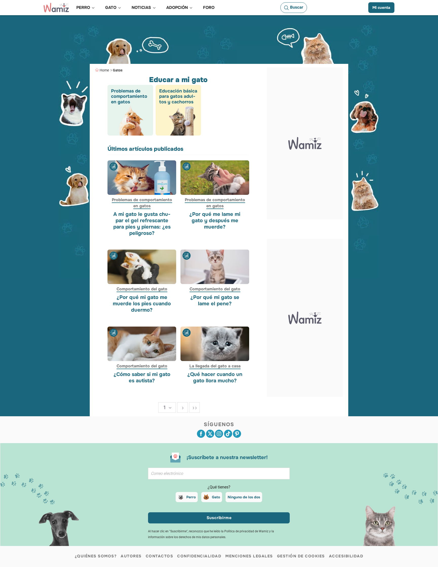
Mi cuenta (381, 7)
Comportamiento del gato (142, 289)
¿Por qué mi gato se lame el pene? (214, 300)
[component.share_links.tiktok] (228, 434)
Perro (191, 497)
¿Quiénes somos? (96, 556)
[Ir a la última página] (194, 407)
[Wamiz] (56, 7)
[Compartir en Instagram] (219, 434)
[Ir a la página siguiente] (182, 407)
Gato (216, 497)
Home (104, 70)
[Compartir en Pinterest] (237, 434)
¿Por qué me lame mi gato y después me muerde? (214, 220)
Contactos (159, 556)
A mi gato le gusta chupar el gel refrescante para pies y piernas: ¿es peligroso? (142, 223)
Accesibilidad (346, 556)
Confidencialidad (199, 556)
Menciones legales (249, 556)
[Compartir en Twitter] (210, 434)
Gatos (117, 70)
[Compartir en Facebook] (201, 434)
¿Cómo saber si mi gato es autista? (142, 377)
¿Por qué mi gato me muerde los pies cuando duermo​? (142, 303)
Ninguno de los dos (244, 497)
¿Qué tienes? (219, 487)
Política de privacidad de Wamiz (246, 531)
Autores (131, 556)
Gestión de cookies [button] (301, 556)
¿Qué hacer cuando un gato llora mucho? (214, 377)
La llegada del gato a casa (214, 365)
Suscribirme (219, 517)
